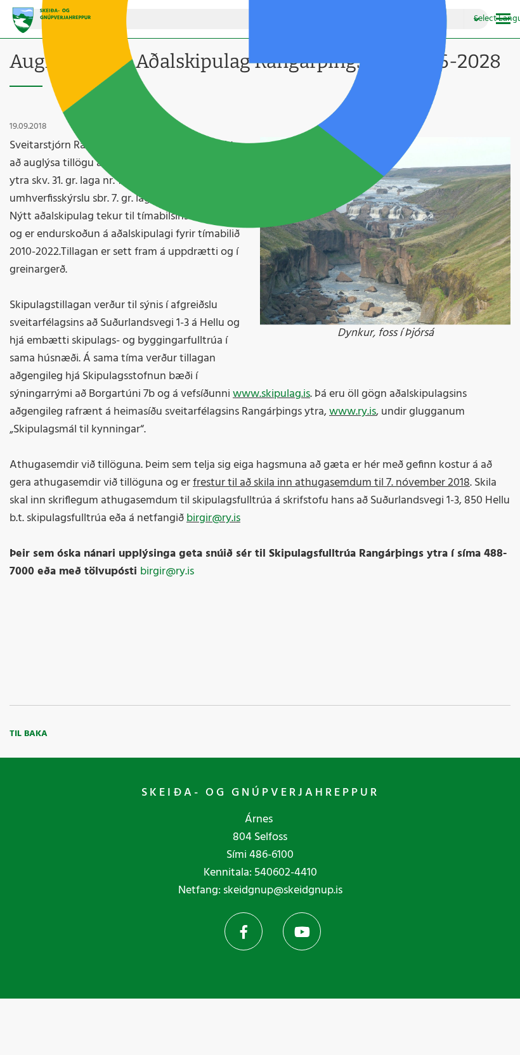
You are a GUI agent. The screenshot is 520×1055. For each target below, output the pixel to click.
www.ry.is (352, 412)
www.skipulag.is (271, 394)
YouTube (302, 931)
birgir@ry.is (213, 518)
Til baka (29, 734)
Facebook (243, 931)
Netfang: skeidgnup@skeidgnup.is (260, 890)
